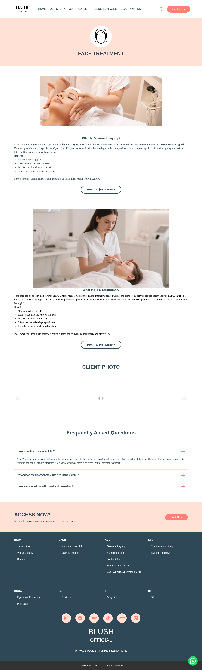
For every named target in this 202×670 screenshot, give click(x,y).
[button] (178, 9)
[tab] (101, 451)
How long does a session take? (36, 451)
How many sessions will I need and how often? (45, 486)
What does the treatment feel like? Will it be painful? (48, 475)
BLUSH (101, 635)
